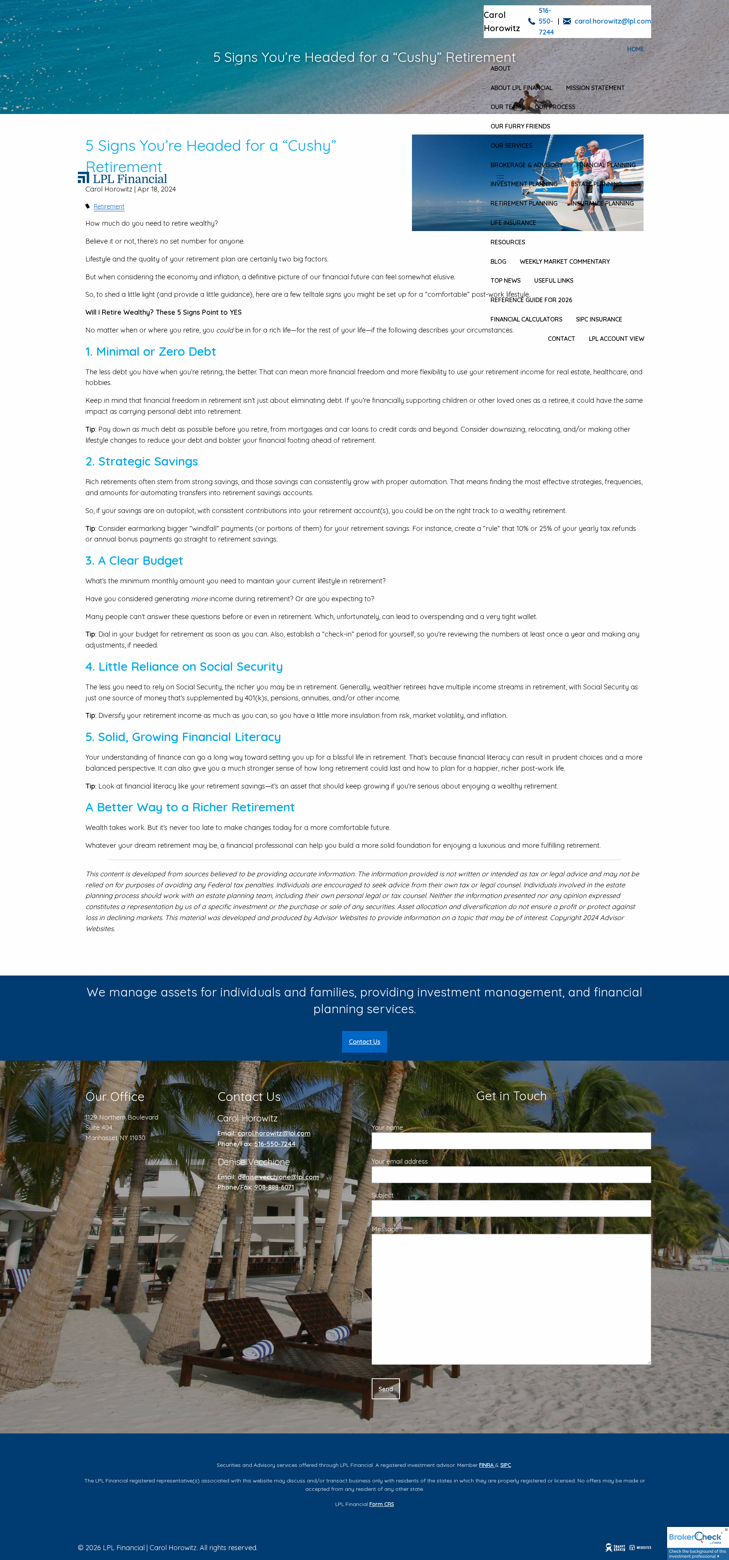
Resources (508, 242)
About (501, 68)
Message (416, 1229)
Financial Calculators (526, 319)
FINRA (487, 1465)
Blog (498, 261)
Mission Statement (595, 88)
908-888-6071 (274, 1187)
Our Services (511, 145)
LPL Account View (616, 338)
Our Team (506, 107)
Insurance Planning (602, 203)
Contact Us (364, 1041)
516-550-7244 (546, 21)
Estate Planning (596, 184)
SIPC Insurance (599, 319)
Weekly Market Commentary (565, 261)
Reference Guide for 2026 (531, 300)
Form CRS (381, 1504)
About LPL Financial (521, 88)
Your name (418, 1127)
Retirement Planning (524, 203)
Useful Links (553, 280)
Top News (506, 280)
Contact (561, 338)
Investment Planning (524, 184)
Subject (413, 1195)
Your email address (430, 1161)
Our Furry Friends (520, 126)
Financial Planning (606, 165)
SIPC (505, 1465)
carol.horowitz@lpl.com (612, 21)
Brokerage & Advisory (527, 165)
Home (635, 49)
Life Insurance (513, 222)
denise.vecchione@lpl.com (278, 1177)
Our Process (555, 107)
